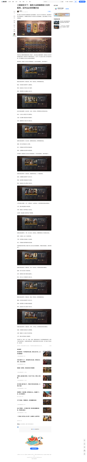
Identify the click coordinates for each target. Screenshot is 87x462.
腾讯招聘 (38, 454)
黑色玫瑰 (18, 420)
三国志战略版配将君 (20, 356)
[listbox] (34, 385)
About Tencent (22, 454)
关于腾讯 (18, 454)
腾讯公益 (41, 454)
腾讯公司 (33, 458)
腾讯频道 (48, 454)
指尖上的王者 (19, 396)
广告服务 (35, 454)
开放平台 (32, 454)
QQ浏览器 (45, 454)
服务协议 (26, 454)
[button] (67, 9)
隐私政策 (29, 454)
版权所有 (35, 458)
